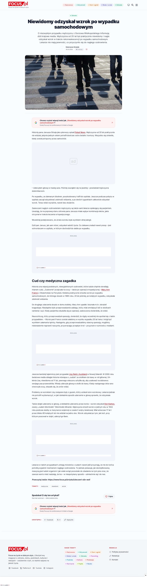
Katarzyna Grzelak (72, 47)
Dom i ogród (94, 5)
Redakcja (115, 556)
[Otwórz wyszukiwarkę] (132, 5)
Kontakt (115, 560)
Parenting (94, 556)
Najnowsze (69, 5)
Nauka (89, 564)
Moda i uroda (107, 5)
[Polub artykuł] (86, 49)
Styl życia (70, 564)
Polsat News (80, 132)
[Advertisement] (73, 251)
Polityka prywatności (120, 552)
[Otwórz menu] (137, 5)
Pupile (80, 564)
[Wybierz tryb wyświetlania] (128, 5)
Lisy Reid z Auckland (78, 374)
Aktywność (81, 5)
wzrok (64, 486)
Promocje (90, 560)
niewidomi (55, 486)
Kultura (79, 560)
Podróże (70, 560)
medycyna (44, 486)
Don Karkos (109, 404)
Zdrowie (119, 5)
